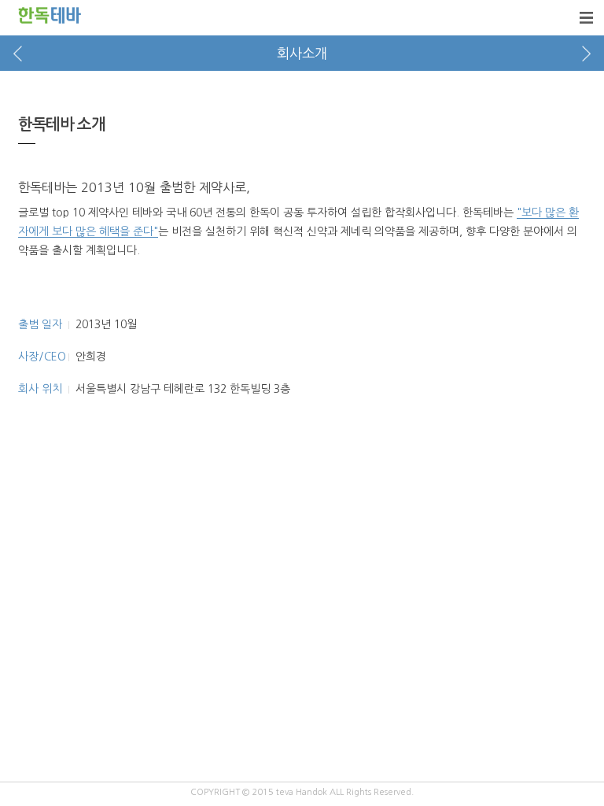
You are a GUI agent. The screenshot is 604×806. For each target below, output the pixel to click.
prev (17, 53)
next (586, 53)
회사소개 (302, 53)
